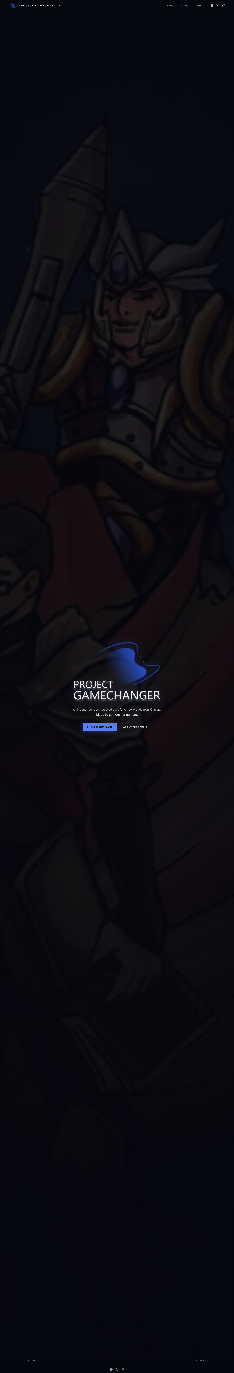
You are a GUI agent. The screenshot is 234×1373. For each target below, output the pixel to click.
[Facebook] (212, 5)
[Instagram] (223, 5)
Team (198, 5)
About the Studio (135, 727)
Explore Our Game (100, 727)
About (170, 5)
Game (184, 5)
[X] (217, 5)
